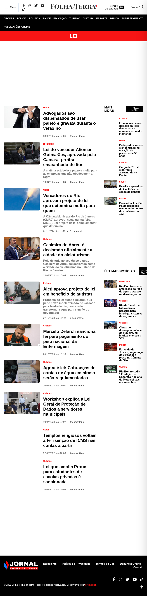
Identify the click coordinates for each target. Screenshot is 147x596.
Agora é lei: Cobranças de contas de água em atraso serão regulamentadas (69, 372)
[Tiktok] (140, 579)
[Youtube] (133, 579)
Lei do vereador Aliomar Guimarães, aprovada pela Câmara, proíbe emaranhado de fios (69, 157)
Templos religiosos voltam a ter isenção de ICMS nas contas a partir (69, 440)
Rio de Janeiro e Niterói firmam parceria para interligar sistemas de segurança (130, 311)
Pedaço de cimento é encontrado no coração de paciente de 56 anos (131, 150)
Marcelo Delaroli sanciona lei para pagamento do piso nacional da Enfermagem (69, 339)
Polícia (21, 18)
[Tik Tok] (23, 9)
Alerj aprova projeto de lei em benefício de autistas (69, 291)
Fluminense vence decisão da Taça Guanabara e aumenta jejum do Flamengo (130, 128)
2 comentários (77, 136)
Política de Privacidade (76, 563)
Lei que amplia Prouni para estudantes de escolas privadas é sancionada (65, 474)
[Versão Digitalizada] (122, 7)
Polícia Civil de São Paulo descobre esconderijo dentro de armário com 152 (131, 208)
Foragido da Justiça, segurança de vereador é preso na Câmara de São (131, 355)
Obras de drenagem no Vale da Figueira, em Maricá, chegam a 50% (130, 333)
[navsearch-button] (135, 7)
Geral (46, 107)
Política (34, 18)
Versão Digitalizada (111, 7)
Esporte (102, 18)
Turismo (74, 18)
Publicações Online (17, 26)
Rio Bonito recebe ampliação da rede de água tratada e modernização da (130, 290)
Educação (60, 18)
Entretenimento (132, 18)
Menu (13, 7)
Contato (138, 567)
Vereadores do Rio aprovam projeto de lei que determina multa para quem (69, 203)
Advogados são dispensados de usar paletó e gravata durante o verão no (69, 121)
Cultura (88, 18)
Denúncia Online (130, 563)
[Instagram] (30, 5)
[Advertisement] (73, 74)
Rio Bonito (48, 144)
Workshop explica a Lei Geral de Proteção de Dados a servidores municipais (67, 406)
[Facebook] (23, 6)
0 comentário (77, 182)
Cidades (9, 18)
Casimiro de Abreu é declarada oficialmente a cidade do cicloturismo (67, 249)
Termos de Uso (105, 563)
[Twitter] (36, 5)
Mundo (114, 18)
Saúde (47, 18)
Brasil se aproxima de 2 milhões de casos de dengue (131, 189)
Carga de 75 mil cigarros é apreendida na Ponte (129, 171)
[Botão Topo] (140, 587)
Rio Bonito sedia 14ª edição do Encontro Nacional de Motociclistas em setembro (131, 377)
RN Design (90, 584)
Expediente (49, 563)
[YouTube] (42, 5)
